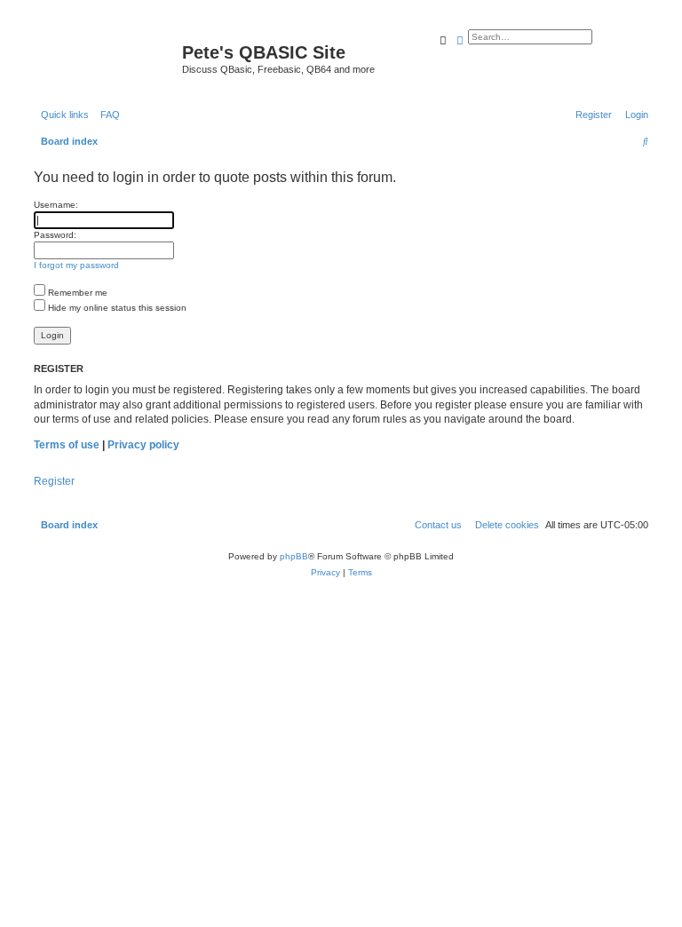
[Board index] (105, 57)
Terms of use (66, 445)
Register (54, 481)
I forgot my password (76, 265)
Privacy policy (143, 445)
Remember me (76, 292)
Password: (55, 235)
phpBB (294, 556)
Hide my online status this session (115, 308)
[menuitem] (106, 114)
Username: (56, 205)
